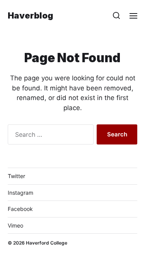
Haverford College (46, 243)
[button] (116, 15)
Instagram (20, 192)
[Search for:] (49, 136)
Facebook (20, 209)
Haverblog (30, 15)
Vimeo (15, 225)
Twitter (16, 176)
